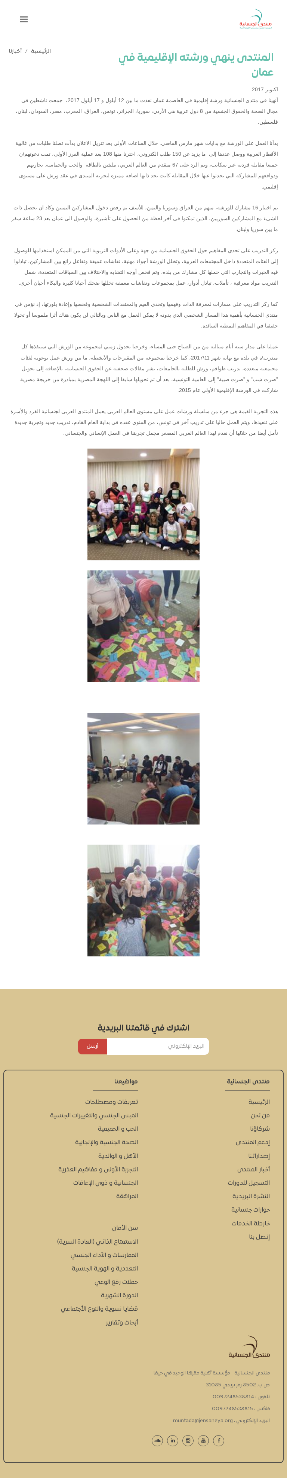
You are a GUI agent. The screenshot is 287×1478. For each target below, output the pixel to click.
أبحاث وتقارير (122, 1323)
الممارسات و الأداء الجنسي (104, 1255)
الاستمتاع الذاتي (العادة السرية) (97, 1242)
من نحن (260, 1116)
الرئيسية (41, 51)
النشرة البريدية (251, 1196)
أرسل (92, 1046)
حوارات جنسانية (250, 1210)
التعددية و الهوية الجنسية (105, 1269)
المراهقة (127, 1196)
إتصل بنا (259, 1237)
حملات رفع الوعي (116, 1282)
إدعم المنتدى (253, 1142)
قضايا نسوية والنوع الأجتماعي (99, 1309)
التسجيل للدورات (249, 1183)
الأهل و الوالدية (118, 1156)
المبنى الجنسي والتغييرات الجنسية (94, 1116)
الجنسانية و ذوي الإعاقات (105, 1183)
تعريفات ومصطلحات (111, 1102)
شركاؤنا (260, 1129)
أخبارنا (15, 51)
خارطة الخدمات (251, 1224)
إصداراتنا (259, 1156)
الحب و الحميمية (118, 1129)
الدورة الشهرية (119, 1296)
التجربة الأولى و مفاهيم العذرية (98, 1170)
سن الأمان (125, 1228)
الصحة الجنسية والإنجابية (106, 1142)
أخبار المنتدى (253, 1170)
